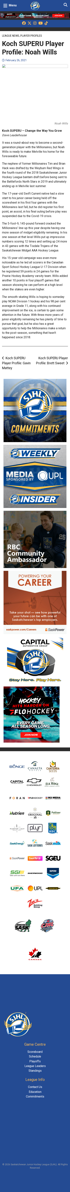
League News (10, 35)
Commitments (35, 1096)
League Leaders (35, 1066)
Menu (13, 5)
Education (35, 1092)
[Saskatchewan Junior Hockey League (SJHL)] (35, 5)
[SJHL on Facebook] (24, 23)
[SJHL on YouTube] (41, 23)
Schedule (35, 1056)
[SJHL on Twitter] (29, 23)
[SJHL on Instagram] (35, 23)
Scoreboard (35, 1052)
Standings (35, 1070)
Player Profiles (31, 35)
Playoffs (35, 1061)
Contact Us (35, 1087)
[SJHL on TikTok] (46, 23)
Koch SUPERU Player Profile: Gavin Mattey (16, 363)
